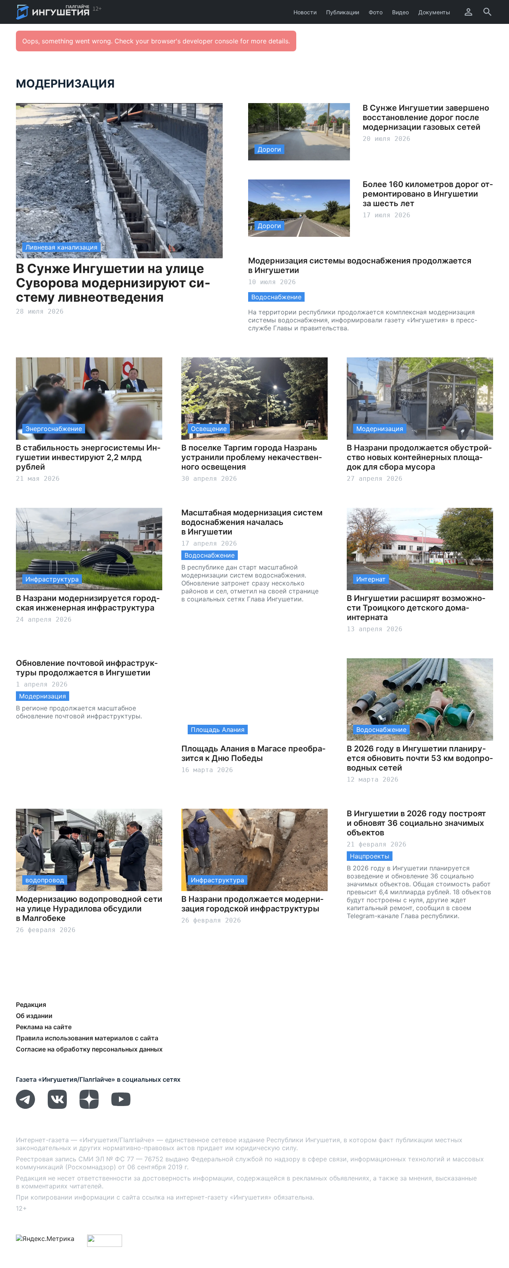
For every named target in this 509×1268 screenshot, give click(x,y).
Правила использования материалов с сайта (87, 1038)
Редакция (31, 1005)
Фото (376, 12)
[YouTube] (120, 1106)
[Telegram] (25, 1106)
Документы (434, 12)
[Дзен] (89, 1106)
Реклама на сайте (44, 1027)
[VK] (57, 1106)
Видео (400, 12)
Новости (305, 12)
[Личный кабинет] (468, 12)
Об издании (34, 1016)
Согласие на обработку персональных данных (89, 1049)
